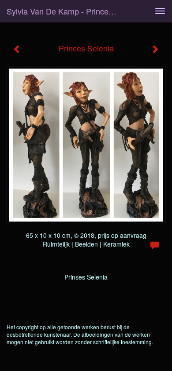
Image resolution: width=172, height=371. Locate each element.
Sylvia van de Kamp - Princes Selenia (66, 11)
